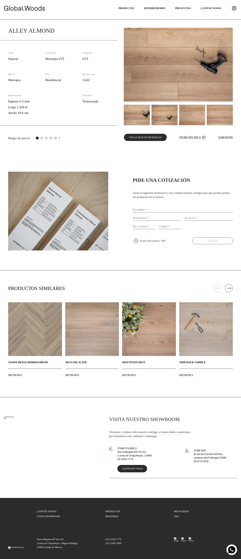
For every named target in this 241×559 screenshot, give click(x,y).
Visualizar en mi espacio (145, 137)
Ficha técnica (190, 137)
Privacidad (181, 511)
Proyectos (183, 8)
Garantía (225, 137)
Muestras (111, 516)
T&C (176, 516)
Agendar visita (132, 468)
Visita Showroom (48, 516)
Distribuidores (154, 8)
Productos (126, 8)
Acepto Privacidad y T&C (153, 240)
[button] (229, 288)
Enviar (212, 240)
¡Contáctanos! (211, 8)
